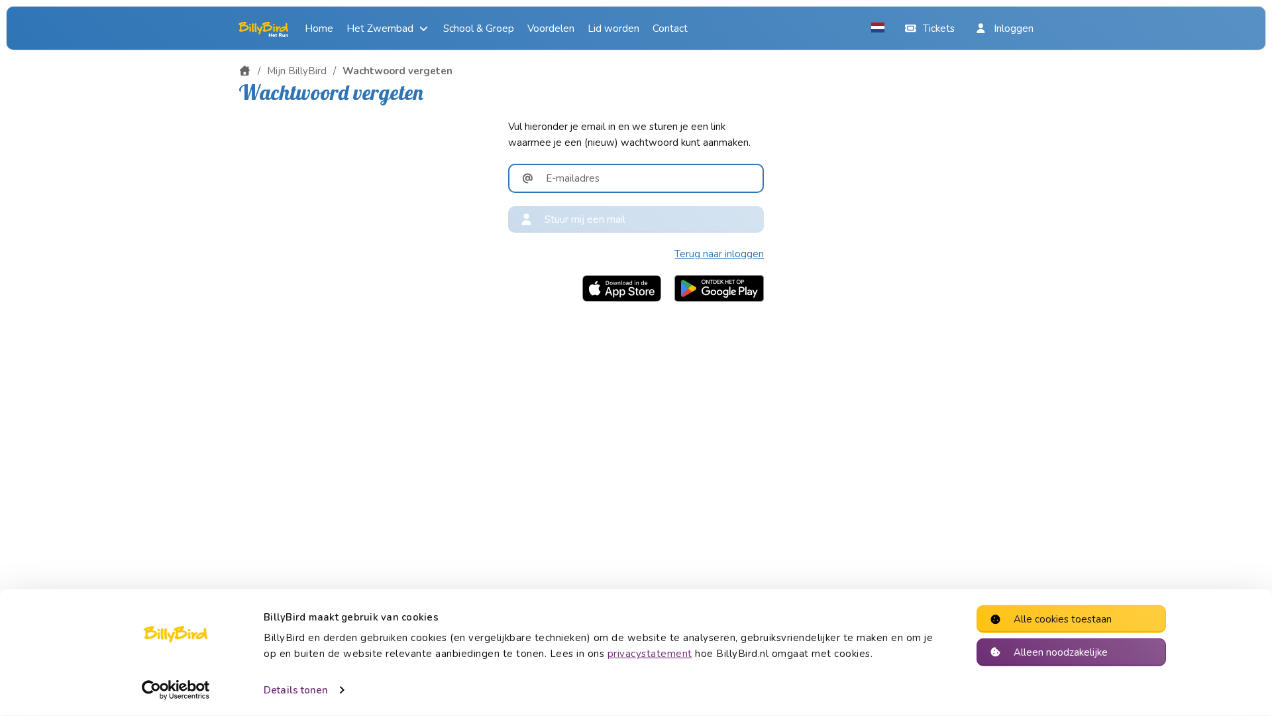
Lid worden (613, 28)
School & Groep (478, 28)
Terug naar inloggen (719, 254)
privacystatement (650, 653)
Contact (670, 28)
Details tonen (296, 690)
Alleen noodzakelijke (1061, 651)
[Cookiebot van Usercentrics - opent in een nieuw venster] (176, 690)
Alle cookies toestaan (1063, 619)
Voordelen (550, 28)
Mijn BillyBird (297, 71)
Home (319, 28)
